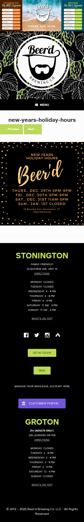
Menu (44, 104)
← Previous (11, 129)
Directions (42, 274)
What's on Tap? (42, 318)
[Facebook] (26, 337)
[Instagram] (47, 337)
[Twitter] (37, 337)
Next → (33, 129)
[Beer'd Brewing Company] (42, 62)
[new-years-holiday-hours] (42, 224)
